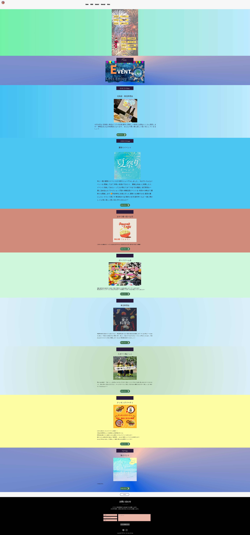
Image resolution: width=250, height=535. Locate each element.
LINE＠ (125, 507)
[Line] (123, 530)
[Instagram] (126, 530)
